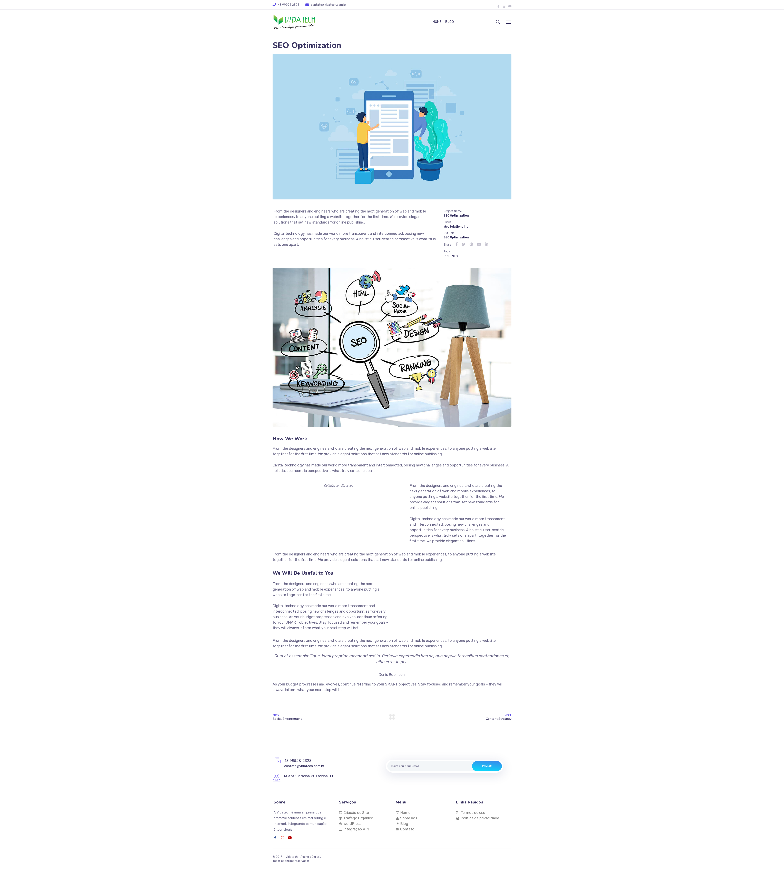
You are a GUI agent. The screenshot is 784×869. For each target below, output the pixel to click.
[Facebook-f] (275, 837)
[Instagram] (282, 837)
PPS (446, 256)
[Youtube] (290, 837)
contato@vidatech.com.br (328, 5)
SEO (455, 256)
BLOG (449, 22)
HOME (437, 22)
